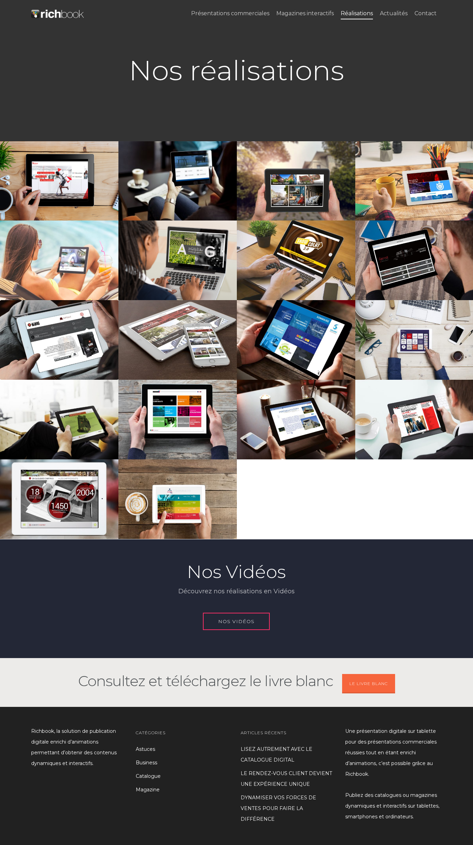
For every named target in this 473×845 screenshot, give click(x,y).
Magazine (148, 789)
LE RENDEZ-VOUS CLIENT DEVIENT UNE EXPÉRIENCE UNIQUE (286, 778)
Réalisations (357, 13)
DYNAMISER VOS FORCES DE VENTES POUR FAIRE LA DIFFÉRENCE (278, 808)
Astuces (145, 749)
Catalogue (148, 776)
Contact (425, 13)
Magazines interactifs (305, 13)
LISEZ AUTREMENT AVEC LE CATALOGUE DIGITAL (276, 754)
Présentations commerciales (230, 13)
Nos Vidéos (236, 572)
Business (146, 762)
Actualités (394, 13)
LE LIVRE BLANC (368, 683)
